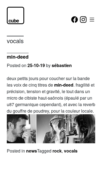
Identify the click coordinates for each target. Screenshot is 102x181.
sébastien (62, 65)
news (31, 151)
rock (57, 151)
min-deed (18, 56)
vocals (71, 151)
